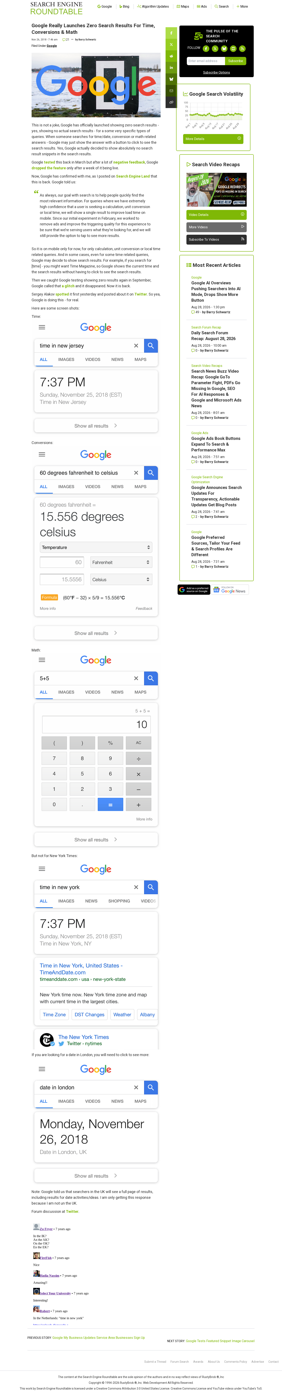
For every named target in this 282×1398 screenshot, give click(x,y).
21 (67, 39)
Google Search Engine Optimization (207, 479)
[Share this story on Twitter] (171, 44)
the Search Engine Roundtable (98, 1377)
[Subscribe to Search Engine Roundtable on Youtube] (233, 48)
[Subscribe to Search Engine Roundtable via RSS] (242, 48)
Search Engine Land (133, 176)
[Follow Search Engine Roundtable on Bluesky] (224, 48)
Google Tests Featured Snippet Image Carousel (220, 1341)
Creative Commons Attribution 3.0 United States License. (133, 1388)
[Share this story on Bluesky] (171, 79)
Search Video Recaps (206, 366)
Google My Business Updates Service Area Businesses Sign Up (98, 1338)
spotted (62, 294)
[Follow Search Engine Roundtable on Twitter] (215, 48)
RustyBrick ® (128, 1382)
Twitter (140, 294)
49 (197, 312)
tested (49, 162)
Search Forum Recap (206, 327)
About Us (214, 1361)
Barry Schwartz (87, 39)
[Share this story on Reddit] (171, 56)
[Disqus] (96, 1273)
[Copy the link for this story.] (171, 102)
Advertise (257, 1361)
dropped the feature (49, 168)
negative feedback (129, 162)
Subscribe (235, 61)
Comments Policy (235, 1361)
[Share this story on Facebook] (171, 33)
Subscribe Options (216, 72)
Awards (198, 1361)
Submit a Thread (155, 1361)
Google (52, 45)
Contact (273, 1361)
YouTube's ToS (252, 1388)
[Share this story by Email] (171, 91)
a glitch (68, 286)
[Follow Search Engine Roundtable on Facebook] (206, 48)
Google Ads (199, 433)
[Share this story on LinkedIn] (171, 67)
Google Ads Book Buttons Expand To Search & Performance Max (216, 444)
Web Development (155, 1382)
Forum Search (180, 1361)
